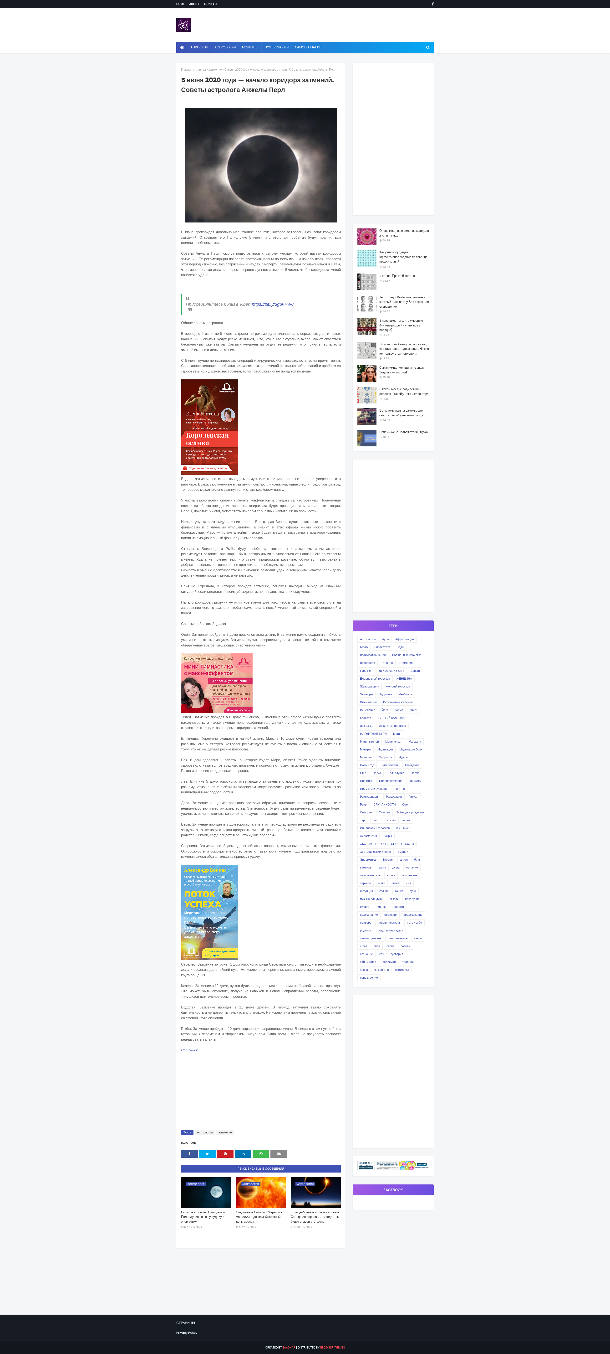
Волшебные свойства (407, 655)
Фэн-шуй (402, 828)
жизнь (391, 875)
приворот (366, 922)
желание (412, 867)
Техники (390, 820)
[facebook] (432, 4)
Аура (385, 639)
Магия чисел (393, 741)
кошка (399, 891)
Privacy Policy (186, 1332)
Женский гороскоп (398, 686)
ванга (382, 867)
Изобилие (405, 694)
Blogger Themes (332, 1347)
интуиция (366, 891)
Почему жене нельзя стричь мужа (403, 432)
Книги (413, 710)
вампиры (366, 867)
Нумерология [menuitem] (277, 47)
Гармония (406, 663)
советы (406, 946)
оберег (364, 907)
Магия (397, 734)
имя (408, 883)
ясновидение (369, 978)
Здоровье (385, 694)
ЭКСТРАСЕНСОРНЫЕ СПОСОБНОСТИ (387, 844)
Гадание (387, 663)
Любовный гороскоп (392, 726)
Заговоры (366, 694)
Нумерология (390, 765)
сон (381, 954)
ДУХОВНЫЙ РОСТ (391, 671)
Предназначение (390, 781)
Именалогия (368, 702)
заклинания (409, 875)
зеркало (365, 883)
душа (396, 867)
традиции (408, 962)
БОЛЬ (364, 647)
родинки (365, 930)
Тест (376, 820)
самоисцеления (370, 938)
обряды (381, 907)
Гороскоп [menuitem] (199, 47)
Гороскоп (366, 671)
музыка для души (371, 899)
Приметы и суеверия (374, 789)
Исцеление (367, 710)
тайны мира (368, 962)
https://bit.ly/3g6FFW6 (273, 304)
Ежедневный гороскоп (375, 679)
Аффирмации (404, 639)
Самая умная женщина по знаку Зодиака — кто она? (402, 370)
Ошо (363, 773)
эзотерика (402, 970)
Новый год (367, 765)
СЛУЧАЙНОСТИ (385, 804)
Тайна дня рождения (410, 812)
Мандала (415, 741)
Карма (399, 710)
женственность (370, 875)
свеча (418, 938)
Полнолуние (395, 773)
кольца (384, 891)
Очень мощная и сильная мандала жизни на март (404, 233)
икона (395, 883)
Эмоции (402, 852)
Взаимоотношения (373, 655)
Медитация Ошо (410, 749)
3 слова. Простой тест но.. (397, 276)
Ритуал (413, 797)
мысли (394, 899)
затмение (215, 69)
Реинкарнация (370, 797)
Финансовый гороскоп (375, 828)
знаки (381, 883)
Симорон (366, 812)
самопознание (398, 938)
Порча (415, 773)
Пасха (377, 773)
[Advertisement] (261, 1091)
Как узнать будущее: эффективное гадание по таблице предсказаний (403, 257)
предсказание (412, 915)
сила (377, 946)
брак (417, 860)
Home (180, 4)
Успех (406, 820)
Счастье (384, 812)
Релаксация (394, 797)
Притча (400, 789)
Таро (363, 820)
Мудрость (385, 757)
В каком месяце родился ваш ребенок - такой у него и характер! (403, 391)
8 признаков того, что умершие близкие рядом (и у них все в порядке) (401, 325)
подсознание (369, 915)
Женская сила (369, 686)
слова (390, 946)
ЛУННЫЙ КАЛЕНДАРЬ (393, 718)
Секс (405, 804)
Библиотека (382, 647)
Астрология (205, 1132)
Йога (385, 710)
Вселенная (367, 663)
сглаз (363, 946)
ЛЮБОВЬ (366, 726)
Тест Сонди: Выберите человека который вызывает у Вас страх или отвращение (404, 302)
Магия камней (369, 741)
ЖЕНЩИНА (404, 679)
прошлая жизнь (390, 922)
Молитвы (366, 757)
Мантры (365, 749)
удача (364, 970)
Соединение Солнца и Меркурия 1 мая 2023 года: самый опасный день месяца (260, 1217)
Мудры (403, 757)
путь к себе (414, 922)
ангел (404, 860)
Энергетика (368, 860)
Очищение (412, 765)
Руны (363, 804)
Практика (366, 781)
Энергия (388, 860)
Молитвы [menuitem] (250, 47)
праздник (390, 915)
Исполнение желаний (398, 702)
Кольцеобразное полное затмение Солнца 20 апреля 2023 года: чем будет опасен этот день (315, 1217)
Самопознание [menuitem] (308, 47)
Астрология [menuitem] (225, 47)
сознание (366, 954)
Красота (365, 718)
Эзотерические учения (375, 852)
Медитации (385, 749)
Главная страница (193, 69)
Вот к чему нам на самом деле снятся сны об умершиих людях (402, 413)
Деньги (415, 671)
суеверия (397, 954)
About (194, 4)
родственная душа (390, 930)
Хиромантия (368, 836)
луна (413, 891)
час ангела (381, 970)
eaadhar (289, 1347)
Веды (400, 647)
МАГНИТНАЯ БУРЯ (373, 734)
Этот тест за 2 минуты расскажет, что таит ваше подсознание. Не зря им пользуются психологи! (404, 349)
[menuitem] (182, 47)
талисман (389, 962)
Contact (211, 4)
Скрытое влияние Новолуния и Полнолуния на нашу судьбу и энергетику (203, 1217)
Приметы (415, 781)
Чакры (387, 836)
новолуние (412, 899)
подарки (398, 907)
